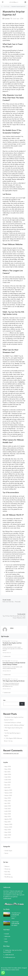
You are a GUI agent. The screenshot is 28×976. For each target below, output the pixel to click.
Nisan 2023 (7, 801)
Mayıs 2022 (7, 816)
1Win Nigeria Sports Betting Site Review (14, 681)
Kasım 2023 (7, 782)
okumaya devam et (7, 652)
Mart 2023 (7, 803)
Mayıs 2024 (7, 766)
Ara (4, 700)
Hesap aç (6, 866)
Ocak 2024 (7, 777)
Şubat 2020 (7, 835)
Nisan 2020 (7, 832)
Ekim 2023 (7, 785)
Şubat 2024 (7, 774)
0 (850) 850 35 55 (9, 954)
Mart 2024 (7, 772)
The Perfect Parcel (16, 913)
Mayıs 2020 (7, 830)
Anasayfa (6, 933)
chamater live (6, 333)
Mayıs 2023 (7, 798)
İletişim (6, 941)
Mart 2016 (7, 837)
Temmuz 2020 (8, 824)
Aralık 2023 (7, 780)
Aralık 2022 (7, 811)
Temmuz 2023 (8, 793)
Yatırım (6, 853)
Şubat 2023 (7, 806)
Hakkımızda (7, 936)
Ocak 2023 (7, 808)
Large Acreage (15, 921)
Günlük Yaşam (6, 6)
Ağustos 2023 (8, 790)
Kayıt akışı (7, 871)
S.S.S (5, 939)
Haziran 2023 (8, 795)
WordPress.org (8, 877)
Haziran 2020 (8, 827)
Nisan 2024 (7, 769)
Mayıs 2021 (7, 822)
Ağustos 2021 (8, 819)
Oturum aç (7, 869)
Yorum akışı (7, 874)
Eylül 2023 (7, 787)
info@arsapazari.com (10, 957)
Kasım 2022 (7, 814)
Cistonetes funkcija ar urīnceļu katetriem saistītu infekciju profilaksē (14, 663)
